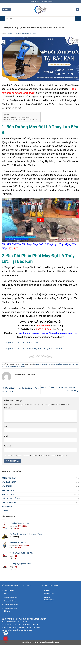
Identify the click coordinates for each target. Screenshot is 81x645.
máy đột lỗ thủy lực (46, 364)
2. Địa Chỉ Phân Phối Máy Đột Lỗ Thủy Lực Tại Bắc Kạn (20, 120)
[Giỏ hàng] (77, 9)
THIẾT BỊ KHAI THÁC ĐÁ (11, 498)
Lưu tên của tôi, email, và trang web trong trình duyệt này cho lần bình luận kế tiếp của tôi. (37, 456)
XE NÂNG (5, 511)
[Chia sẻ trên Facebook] (34, 356)
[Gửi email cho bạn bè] (42, 356)
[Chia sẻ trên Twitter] (38, 356)
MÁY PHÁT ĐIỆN (8, 490)
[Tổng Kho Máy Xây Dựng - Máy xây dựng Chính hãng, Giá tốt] (40, 9)
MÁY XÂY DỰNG (8, 494)
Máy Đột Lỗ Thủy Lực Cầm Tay (62, 364)
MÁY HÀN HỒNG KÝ (9, 482)
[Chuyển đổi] (78, 478)
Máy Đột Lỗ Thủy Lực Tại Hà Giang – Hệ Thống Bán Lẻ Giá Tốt (34, 348)
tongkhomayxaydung (29, 33)
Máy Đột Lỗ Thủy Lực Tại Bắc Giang (22, 342)
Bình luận (7, 408)
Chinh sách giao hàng (11, 597)
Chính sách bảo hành (11, 604)
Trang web (7, 446)
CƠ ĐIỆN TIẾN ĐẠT (9, 478)
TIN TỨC (4, 25)
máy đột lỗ (37, 364)
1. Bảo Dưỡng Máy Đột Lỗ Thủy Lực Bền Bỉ (16, 117)
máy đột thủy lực (20, 366)
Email (6, 436)
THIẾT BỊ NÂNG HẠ (9, 503)
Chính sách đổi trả (10, 601)
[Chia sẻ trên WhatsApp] (31, 356)
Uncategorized (7, 507)
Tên (6, 426)
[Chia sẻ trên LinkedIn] (50, 356)
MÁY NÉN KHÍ (7, 486)
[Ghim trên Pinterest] (46, 356)
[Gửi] (77, 19)
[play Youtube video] (40, 220)
